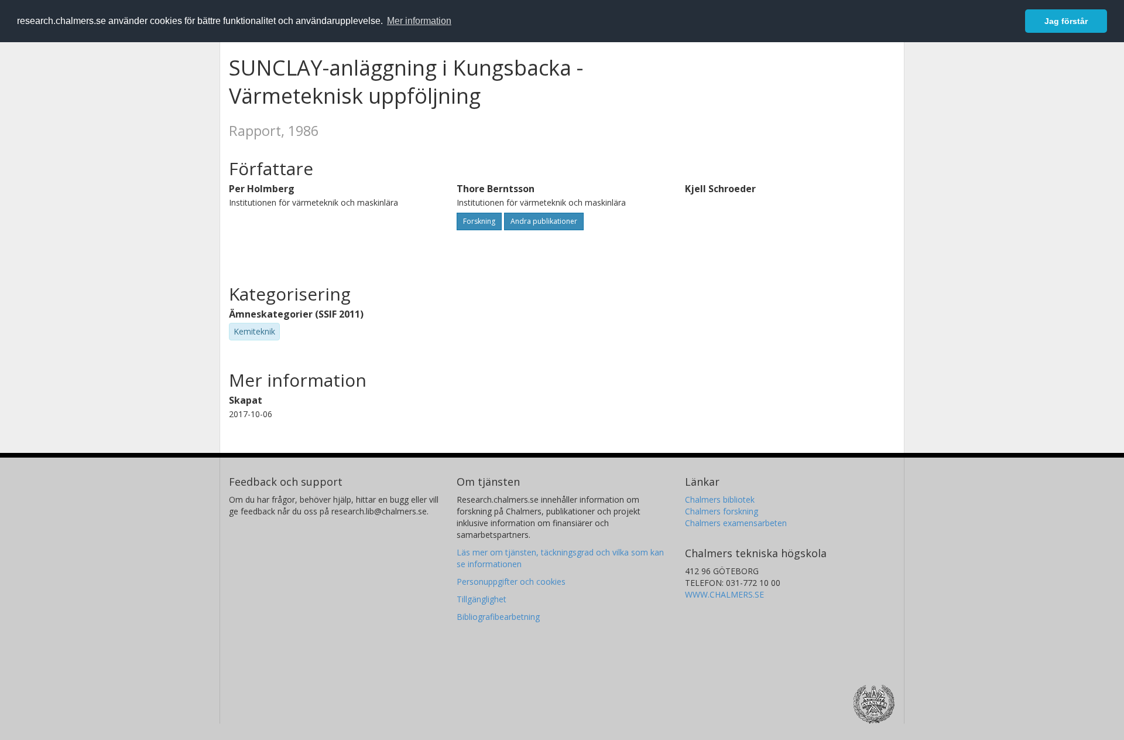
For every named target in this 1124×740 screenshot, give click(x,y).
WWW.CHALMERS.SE (724, 594)
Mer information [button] (419, 21)
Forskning (479, 221)
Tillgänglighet (481, 599)
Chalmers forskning (721, 511)
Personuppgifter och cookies (511, 581)
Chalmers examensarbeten (736, 522)
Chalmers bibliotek (720, 499)
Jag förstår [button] (1066, 21)
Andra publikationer (543, 221)
